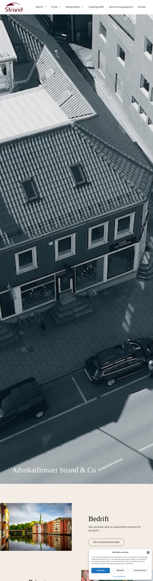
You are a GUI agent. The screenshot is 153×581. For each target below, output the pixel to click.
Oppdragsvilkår (96, 7)
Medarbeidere (73, 7)
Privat (54, 7)
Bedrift (39, 7)
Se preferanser (140, 570)
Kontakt (142, 7)
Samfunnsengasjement (121, 7)
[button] (148, 552)
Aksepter (100, 570)
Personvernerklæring (119, 576)
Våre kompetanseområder (106, 542)
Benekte (120, 570)
